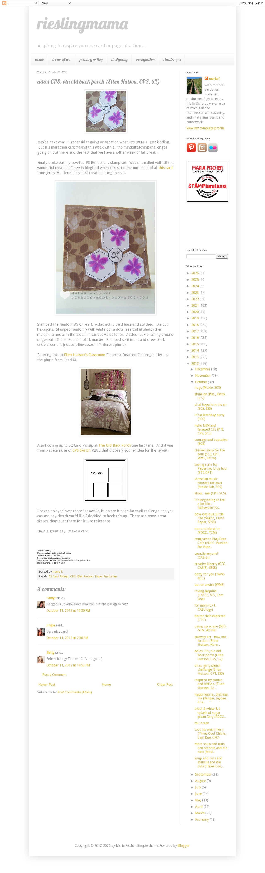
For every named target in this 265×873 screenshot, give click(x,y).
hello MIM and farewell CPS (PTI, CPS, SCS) (209, 429)
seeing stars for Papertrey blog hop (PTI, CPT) (211, 468)
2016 (195, 338)
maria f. (214, 79)
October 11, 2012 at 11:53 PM (68, 665)
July (198, 787)
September (203, 774)
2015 (195, 344)
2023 (195, 293)
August (201, 781)
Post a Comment (54, 675)
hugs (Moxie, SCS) (208, 388)
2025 (195, 280)
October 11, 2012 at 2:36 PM (67, 638)
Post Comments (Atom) (75, 692)
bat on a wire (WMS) (209, 585)
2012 (195, 364)
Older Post (165, 684)
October (201, 382)
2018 (195, 325)
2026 (195, 273)
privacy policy (91, 59)
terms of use (61, 59)
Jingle (51, 625)
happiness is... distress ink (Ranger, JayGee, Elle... (211, 698)
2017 (195, 331)
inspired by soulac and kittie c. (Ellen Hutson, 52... (209, 684)
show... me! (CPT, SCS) (210, 493)
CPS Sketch (81, 450)
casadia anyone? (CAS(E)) (206, 555)
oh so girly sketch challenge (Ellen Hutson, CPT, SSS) (209, 669)
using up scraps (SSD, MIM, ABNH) (210, 628)
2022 (195, 299)
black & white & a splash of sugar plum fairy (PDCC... (210, 712)
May (198, 800)
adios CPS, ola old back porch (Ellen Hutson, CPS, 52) (209, 655)
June (199, 794)
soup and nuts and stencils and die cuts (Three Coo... (209, 762)
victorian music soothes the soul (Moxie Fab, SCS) (208, 483)
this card (166, 168)
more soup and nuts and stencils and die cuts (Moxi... (211, 748)
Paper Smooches (106, 576)
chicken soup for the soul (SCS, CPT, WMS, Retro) (210, 454)
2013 (195, 357)
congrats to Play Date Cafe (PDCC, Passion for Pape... (211, 543)
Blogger (184, 846)
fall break (202, 723)
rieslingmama (82, 23)
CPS (73, 576)
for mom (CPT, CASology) (205, 607)
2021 (195, 305)
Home (106, 684)
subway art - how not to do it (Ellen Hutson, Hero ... (210, 641)
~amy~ (52, 598)
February (202, 819)
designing (119, 59)
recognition (145, 59)
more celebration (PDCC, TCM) (207, 531)
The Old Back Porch (115, 445)
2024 (195, 286)
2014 (195, 351)
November (203, 376)
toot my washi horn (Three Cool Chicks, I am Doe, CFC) (210, 733)
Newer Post (46, 684)
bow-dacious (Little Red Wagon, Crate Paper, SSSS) (209, 518)
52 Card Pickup (59, 576)
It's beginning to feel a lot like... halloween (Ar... (210, 504)
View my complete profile (205, 128)
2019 (195, 318)
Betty (50, 653)
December (203, 369)
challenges (172, 59)
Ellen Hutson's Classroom (84, 355)
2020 (195, 312)
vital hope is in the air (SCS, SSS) (211, 406)
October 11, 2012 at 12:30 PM (68, 611)
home (39, 59)
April (199, 807)
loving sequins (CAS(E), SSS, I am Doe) (209, 595)
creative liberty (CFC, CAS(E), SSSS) (210, 566)
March (200, 813)
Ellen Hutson (85, 576)
